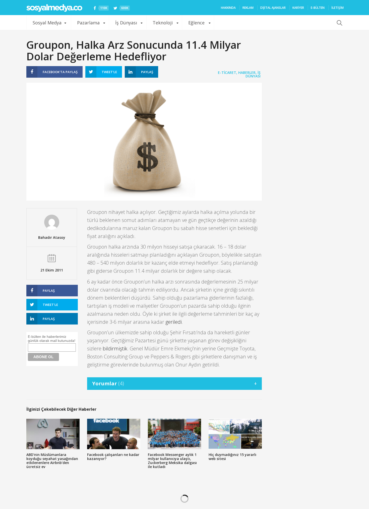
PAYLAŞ (60, 72)
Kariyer (298, 8)
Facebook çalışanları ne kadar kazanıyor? (113, 456)
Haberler (247, 72)
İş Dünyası (126, 23)
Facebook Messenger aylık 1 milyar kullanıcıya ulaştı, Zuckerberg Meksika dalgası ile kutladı (172, 460)
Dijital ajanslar (273, 8)
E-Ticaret (227, 72)
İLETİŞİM (337, 8)
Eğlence (196, 23)
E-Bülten (318, 8)
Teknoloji (163, 23)
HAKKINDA (228, 8)
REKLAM (248, 8)
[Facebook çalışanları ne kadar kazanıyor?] (113, 434)
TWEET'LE (109, 72)
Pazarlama (88, 23)
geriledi (173, 321)
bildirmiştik (115, 348)
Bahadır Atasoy (51, 237)
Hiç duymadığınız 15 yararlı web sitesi (232, 456)
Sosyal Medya (47, 23)
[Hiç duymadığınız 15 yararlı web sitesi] (235, 434)
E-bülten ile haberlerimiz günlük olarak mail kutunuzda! (51, 339)
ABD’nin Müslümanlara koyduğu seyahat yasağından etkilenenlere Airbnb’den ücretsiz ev (52, 460)
